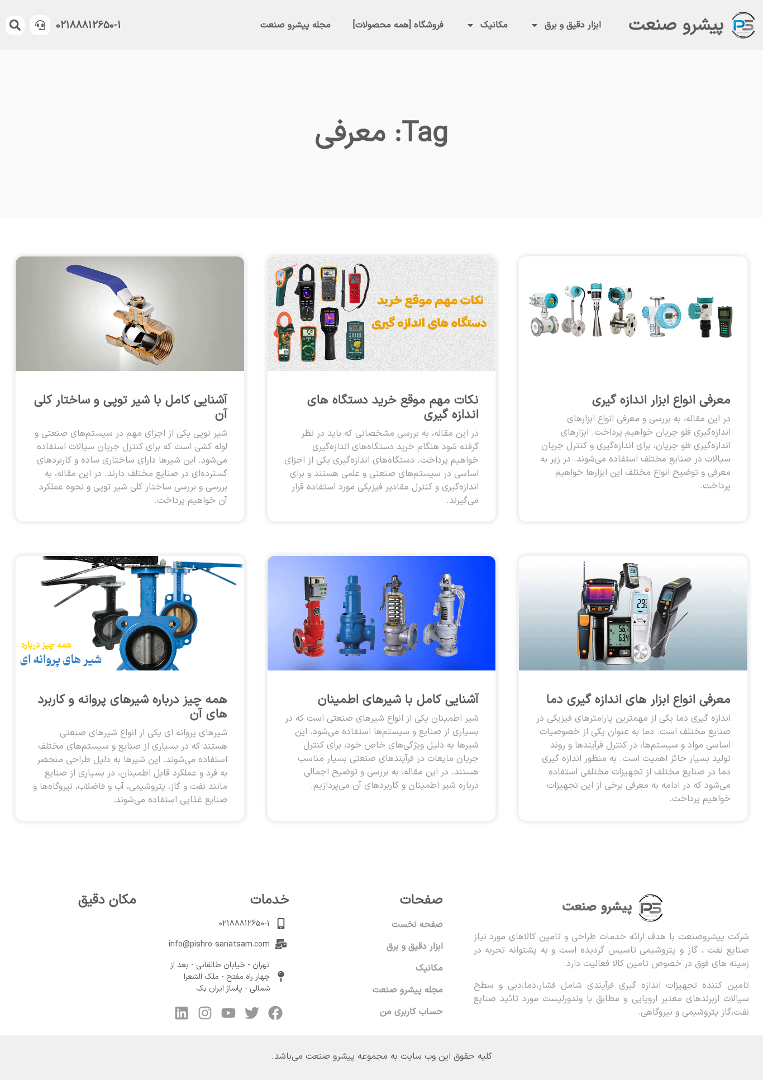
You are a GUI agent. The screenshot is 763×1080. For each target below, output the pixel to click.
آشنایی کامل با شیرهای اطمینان (398, 700)
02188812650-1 (88, 25)
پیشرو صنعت (676, 25)
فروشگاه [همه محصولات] (398, 25)
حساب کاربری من (411, 1012)
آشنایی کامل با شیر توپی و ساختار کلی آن (130, 407)
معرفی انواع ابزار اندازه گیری (661, 400)
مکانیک (494, 25)
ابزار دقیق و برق (573, 25)
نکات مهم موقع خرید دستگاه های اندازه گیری (393, 407)
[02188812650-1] (40, 25)
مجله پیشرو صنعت (295, 25)
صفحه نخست (417, 924)
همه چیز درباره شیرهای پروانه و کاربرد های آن (132, 707)
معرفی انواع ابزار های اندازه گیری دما (638, 700)
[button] (15, 25)
